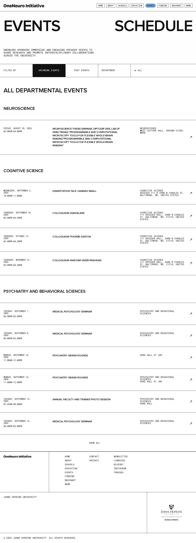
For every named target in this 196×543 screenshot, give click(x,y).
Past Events (81, 70)
